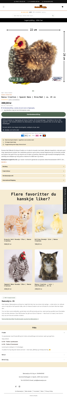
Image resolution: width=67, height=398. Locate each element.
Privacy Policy (49, 391)
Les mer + (4, 162)
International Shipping (9, 180)
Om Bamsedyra (19, 391)
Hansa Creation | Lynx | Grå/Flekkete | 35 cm (44, 285)
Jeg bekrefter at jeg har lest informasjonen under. (17, 110)
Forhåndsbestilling (33, 114)
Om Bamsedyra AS (8, 175)
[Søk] (52, 15)
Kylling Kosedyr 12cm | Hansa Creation (46, 240)
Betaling (5, 166)
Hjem (2, 92)
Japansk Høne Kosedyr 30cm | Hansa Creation (17, 285)
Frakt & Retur (6, 171)
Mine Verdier (28, 391)
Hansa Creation (8, 92)
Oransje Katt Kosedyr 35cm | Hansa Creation (17, 240)
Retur (42, 391)
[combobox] (33, 15)
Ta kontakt (36, 391)
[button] (4, 7)
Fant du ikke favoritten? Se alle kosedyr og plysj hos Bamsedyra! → (20, 319)
